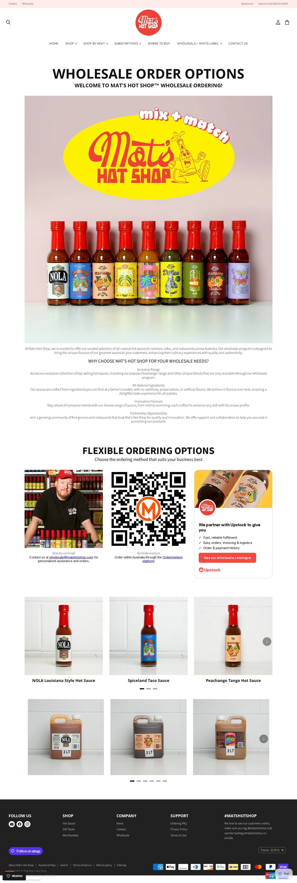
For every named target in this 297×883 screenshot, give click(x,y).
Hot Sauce (69, 823)
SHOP (70, 43)
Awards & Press (46, 865)
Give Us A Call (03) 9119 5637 (273, 3)
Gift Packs (69, 829)
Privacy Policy (178, 829)
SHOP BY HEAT (94, 43)
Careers (13, 3)
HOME (53, 43)
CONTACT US (238, 43)
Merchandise (70, 835)
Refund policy (104, 865)
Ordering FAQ (178, 823)
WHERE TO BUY (159, 43)
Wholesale (27, 3)
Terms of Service (82, 865)
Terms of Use (178, 835)
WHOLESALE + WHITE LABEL (198, 43)
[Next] (267, 641)
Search (64, 865)
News (120, 823)
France (270, 850)
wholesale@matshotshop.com (71, 557)
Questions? (247, 3)
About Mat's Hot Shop (21, 865)
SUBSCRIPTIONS (127, 43)
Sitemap (121, 865)
